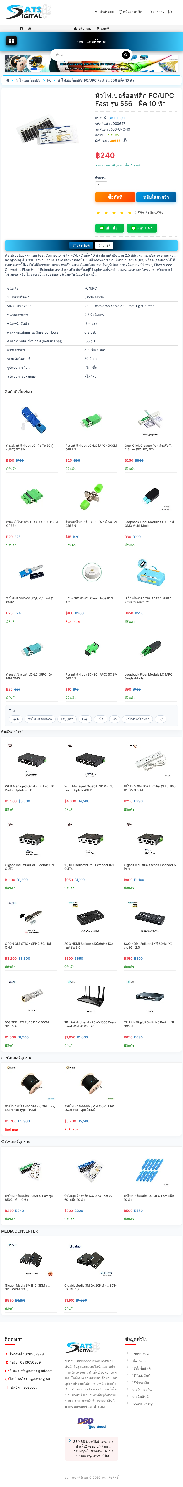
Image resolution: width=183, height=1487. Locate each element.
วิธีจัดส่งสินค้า (142, 1375)
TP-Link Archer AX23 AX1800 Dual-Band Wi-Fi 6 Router (90, 1024)
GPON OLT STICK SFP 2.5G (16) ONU (28, 945)
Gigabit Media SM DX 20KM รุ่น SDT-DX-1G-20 (90, 1287)
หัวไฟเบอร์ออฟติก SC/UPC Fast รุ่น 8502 (30, 600)
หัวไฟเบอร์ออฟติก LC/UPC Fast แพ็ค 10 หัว (149, 1197)
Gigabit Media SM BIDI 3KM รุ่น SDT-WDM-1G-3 (27, 1287)
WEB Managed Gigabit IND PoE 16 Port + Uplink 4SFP (88, 788)
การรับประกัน (142, 1390)
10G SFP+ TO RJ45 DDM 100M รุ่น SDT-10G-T (29, 1024)
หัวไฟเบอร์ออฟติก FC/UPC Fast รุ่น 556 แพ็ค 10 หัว (96, 80)
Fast (85, 719)
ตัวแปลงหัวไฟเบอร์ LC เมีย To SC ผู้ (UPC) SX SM (29, 447)
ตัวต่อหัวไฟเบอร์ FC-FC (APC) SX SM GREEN (91, 524)
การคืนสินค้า (141, 1397)
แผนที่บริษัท (140, 1354)
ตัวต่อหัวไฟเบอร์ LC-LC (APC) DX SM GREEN (91, 447)
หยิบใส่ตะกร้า (156, 196)
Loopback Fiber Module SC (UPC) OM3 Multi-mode (149, 524)
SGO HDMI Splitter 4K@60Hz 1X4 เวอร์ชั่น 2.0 (148, 945)
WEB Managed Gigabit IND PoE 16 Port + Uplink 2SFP (29, 788)
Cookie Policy (142, 1404)
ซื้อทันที (115, 196)
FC (49, 80)
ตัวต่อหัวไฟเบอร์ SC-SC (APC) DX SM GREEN (32, 524)
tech (15, 719)
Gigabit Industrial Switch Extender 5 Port (150, 867)
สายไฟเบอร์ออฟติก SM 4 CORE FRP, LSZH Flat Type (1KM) (89, 1108)
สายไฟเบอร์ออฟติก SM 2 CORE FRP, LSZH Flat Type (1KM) (30, 1108)
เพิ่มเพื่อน (113, 228)
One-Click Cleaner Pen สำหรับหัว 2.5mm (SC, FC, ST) (148, 447)
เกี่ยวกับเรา (140, 1361)
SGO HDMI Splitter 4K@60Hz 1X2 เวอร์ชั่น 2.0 (88, 945)
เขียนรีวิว (155, 213)
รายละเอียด (81, 245)
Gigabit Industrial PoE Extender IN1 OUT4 (30, 867)
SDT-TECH (117, 118)
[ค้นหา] (126, 55)
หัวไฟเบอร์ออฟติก (28, 80)
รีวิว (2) (104, 245)
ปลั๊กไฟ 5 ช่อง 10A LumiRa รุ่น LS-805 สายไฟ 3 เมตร (150, 788)
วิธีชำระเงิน (140, 1382)
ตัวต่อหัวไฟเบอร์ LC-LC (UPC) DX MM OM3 (29, 676)
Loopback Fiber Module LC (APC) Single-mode (149, 676)
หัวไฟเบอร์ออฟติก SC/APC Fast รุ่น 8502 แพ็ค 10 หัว (29, 1197)
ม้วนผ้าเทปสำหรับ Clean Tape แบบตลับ (89, 600)
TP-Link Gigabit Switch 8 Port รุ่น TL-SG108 (150, 1024)
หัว (115, 719)
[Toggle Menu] (11, 41)
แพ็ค (100, 719)
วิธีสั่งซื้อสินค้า (142, 1368)
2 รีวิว (139, 213)
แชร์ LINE (145, 228)
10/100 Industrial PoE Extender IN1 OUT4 (89, 867)
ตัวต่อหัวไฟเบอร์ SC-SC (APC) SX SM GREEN (91, 676)
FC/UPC (67, 719)
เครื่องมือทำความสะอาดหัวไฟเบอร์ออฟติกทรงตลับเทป (148, 600)
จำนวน (100, 178)
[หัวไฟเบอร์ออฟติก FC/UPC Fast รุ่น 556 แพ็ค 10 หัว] (47, 132)
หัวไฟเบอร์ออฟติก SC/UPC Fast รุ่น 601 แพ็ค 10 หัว (88, 1197)
